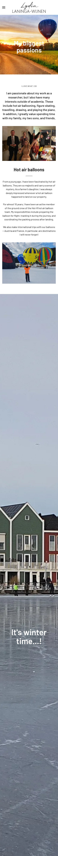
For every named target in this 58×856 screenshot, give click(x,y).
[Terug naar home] (29, 7)
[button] (3, 7)
